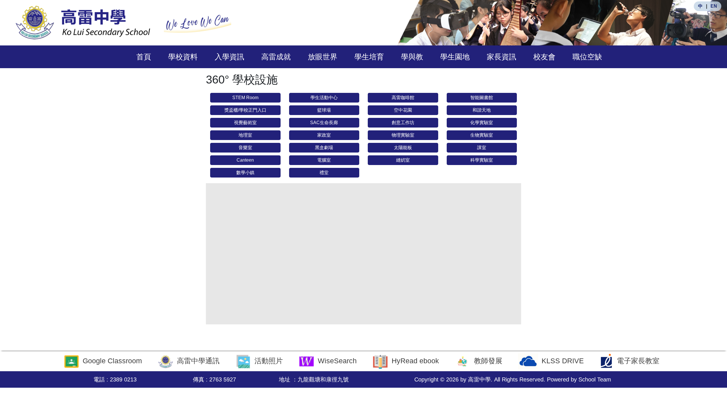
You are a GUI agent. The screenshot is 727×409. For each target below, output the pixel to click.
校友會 (544, 57)
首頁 (143, 57)
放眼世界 (322, 57)
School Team (594, 379)
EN (714, 6)
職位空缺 (587, 57)
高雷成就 (276, 57)
